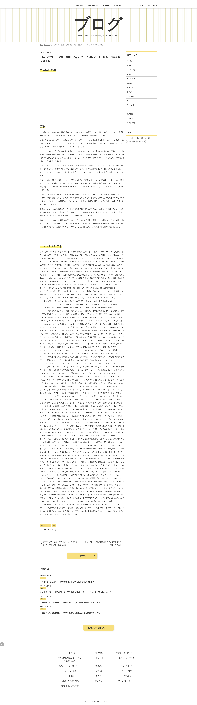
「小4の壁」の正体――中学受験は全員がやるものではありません (67, 582)
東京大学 (129, 141)
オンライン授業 (70, 671)
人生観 (129, 109)
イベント (130, 87)
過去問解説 (131, 96)
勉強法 (129, 74)
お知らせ (130, 65)
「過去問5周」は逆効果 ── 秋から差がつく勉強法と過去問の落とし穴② (70, 603)
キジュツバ (98, 658)
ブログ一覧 (81, 556)
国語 (142, 138)
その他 (129, 61)
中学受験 (136, 138)
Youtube (43, 525)
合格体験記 (131, 123)
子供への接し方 (132, 105)
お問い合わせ (152, 5)
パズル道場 (139, 5)
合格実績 (106, 5)
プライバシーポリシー (126, 681)
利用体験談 (118, 5)
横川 (135, 141)
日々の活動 (131, 70)
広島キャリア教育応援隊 (70, 681)
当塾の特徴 (98, 653)
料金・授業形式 (126, 666)
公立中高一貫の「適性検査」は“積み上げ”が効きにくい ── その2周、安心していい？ (75, 592)
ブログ (128, 5)
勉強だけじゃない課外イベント (70, 666)
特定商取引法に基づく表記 (70, 686)
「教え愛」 (98, 666)
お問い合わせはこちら (97, 628)
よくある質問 (70, 676)
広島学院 (147, 138)
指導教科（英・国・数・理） (126, 653)
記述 (144, 141)
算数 (140, 141)
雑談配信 (130, 114)
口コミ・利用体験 (126, 671)
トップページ (70, 653)
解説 (54, 525)
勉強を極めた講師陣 (126, 658)
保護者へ (130, 118)
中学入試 (129, 138)
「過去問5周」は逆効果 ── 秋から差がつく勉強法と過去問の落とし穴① (70, 613)
